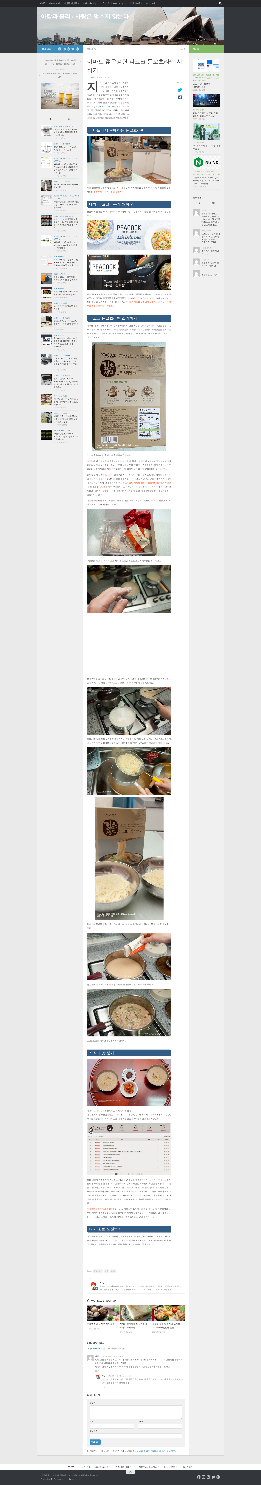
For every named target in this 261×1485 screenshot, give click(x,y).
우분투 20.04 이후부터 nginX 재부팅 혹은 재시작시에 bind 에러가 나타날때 (206, 180)
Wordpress (59, 257)
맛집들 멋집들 (70, 3)
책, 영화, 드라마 (198, 110)
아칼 (92, 77)
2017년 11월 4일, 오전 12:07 (119, 1376)
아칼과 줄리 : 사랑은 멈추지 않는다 (85, 16)
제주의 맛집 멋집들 (60, 396)
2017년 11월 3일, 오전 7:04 (112, 1356)
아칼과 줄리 (152, 3)
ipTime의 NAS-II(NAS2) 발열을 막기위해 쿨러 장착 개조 (66, 324)
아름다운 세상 (90, 3)
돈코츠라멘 (98, 1271)
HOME (42, 3)
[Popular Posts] (50, 119)
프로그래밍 (202, 81)
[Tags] (213, 203)
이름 (92, 1421)
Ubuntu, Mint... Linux (63, 431)
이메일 (141, 1421)
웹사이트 (93, 1431)
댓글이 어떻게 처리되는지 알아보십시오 (155, 1451)
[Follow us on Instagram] (64, 49)
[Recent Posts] (69, 119)
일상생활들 (135, 3)
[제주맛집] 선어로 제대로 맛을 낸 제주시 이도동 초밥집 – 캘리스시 (66, 402)
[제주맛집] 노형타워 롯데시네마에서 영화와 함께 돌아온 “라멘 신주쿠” (66, 419)
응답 (97, 1371)
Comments (98, 1349)
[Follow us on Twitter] (72, 49)
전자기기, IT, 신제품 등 (62, 144)
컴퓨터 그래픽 (68, 126)
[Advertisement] (150, 99)
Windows (58, 126)
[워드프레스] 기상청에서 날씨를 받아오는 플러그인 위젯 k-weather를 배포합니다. (66, 262)
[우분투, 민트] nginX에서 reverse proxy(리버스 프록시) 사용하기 (65, 245)
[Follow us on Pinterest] (77, 49)
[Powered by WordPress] (51, 1479)
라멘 (106, 1271)
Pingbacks (117, 1349)
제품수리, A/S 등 (60, 274)
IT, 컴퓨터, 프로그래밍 (113, 3)
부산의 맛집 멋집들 (60, 303)
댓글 (92, 1403)
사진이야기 (54, 3)
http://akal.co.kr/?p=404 (105, 106)
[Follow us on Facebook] (59, 49)
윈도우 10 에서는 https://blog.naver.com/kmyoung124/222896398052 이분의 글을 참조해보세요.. (210, 219)
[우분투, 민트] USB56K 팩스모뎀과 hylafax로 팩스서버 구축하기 (66, 204)
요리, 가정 (91, 49)
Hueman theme (74, 1479)
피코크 (113, 1271)
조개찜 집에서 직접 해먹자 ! (100, 1324)
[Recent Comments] (200, 203)
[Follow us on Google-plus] (68, 49)
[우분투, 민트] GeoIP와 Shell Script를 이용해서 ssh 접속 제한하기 (66, 436)
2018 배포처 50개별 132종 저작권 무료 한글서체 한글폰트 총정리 (66, 132)
